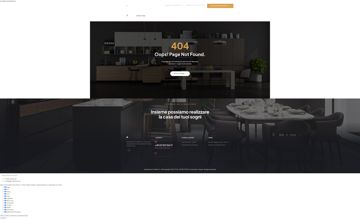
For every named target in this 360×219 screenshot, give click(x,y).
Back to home (179, 73)
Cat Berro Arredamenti (8, 1)
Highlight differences (13, 181)
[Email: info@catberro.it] (156, 153)
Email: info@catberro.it (162, 156)
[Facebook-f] (127, 6)
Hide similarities (11, 179)
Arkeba (200, 169)
